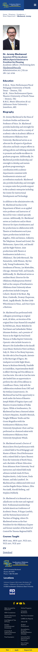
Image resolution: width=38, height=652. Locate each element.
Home (5, 14)
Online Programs (26, 608)
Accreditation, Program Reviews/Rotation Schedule (26, 631)
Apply (16, 650)
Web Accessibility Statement (9, 609)
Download (7, 552)
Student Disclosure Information (10, 616)
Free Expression (9, 637)
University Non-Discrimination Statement (25, 638)
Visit (7, 650)
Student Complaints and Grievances (9, 626)
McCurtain (19, 582)
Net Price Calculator (27, 615)
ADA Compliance (9, 612)
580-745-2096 (9, 73)
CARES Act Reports (27, 619)
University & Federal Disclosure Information (10, 632)
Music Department (9, 16)
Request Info (28, 650)
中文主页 (27, 584)
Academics (21, 14)
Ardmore (6, 582)
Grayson (12, 582)
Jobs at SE (24, 621)
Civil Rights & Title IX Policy (10, 621)
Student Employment (25, 625)
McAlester (26, 582)
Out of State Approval (24, 643)
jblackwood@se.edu (12, 67)
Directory (12, 14)
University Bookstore (24, 611)
